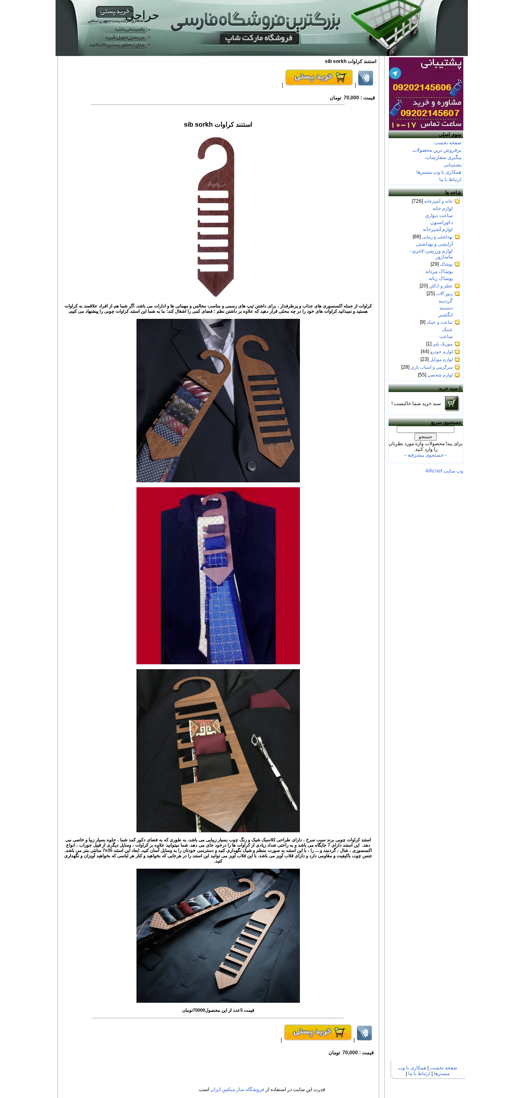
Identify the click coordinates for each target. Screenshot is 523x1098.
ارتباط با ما (450, 179)
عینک (447, 329)
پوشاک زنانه (441, 278)
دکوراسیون (441, 222)
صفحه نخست (447, 143)
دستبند (446, 308)
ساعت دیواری (439, 215)
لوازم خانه (443, 208)
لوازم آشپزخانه (438, 229)
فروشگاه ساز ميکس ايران (237, 1089)
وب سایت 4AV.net (444, 471)
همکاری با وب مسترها (438, 172)
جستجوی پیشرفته (425, 455)
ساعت (446, 336)
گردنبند (445, 301)
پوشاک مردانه (439, 271)
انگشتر (445, 315)
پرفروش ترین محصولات (436, 150)
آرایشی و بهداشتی (434, 244)
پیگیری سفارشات (443, 157)
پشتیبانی (452, 165)
